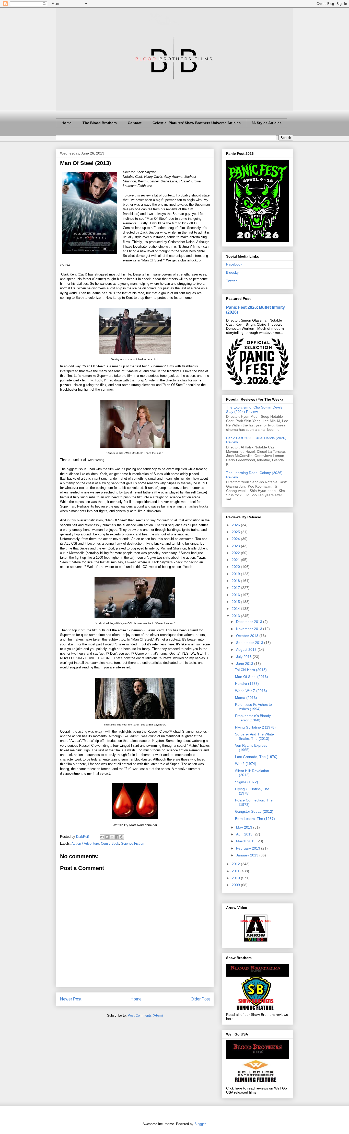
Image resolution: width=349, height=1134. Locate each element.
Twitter (231, 281)
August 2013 (247, 649)
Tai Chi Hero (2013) (251, 670)
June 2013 (245, 664)
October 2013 (247, 636)
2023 (236, 546)
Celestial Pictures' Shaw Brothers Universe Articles (197, 123)
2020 (236, 567)
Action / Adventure (85, 843)
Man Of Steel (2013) (251, 677)
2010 (236, 878)
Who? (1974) (245, 764)
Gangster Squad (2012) (254, 811)
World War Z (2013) (251, 691)
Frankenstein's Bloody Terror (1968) (253, 718)
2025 (236, 532)
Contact (135, 123)
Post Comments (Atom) (145, 1015)
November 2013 (249, 629)
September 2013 (250, 643)
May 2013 (244, 827)
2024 (236, 539)
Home (67, 123)
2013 (236, 616)
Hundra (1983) (247, 683)
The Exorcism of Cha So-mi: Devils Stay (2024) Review (254, 409)
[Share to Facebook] (116, 837)
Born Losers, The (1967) (255, 819)
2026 (236, 525)
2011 (236, 871)
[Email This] (102, 837)
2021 (236, 560)
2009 (236, 885)
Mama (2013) (246, 698)
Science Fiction (132, 843)
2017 (236, 588)
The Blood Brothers (100, 123)
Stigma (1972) (246, 782)
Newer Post (70, 999)
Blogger (199, 1124)
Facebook (234, 264)
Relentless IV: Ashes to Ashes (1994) (253, 706)
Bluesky (232, 272)
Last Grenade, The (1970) (256, 757)
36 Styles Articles (267, 123)
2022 (236, 553)
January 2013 (247, 855)
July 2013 (244, 657)
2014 (236, 609)
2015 (236, 602)
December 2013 (249, 622)
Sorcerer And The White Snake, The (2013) (254, 736)
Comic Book (110, 843)
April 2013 (244, 834)
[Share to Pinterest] (121, 837)
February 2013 (248, 848)
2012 (236, 864)
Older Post (200, 999)
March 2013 (246, 841)
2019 (236, 574)
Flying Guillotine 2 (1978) (255, 727)
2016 (236, 595)
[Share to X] (111, 837)
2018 (236, 581)
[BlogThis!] (107, 837)
